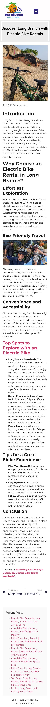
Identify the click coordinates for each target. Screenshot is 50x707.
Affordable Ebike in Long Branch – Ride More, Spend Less (25, 661)
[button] (36, 11)
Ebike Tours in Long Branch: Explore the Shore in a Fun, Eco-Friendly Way (25, 671)
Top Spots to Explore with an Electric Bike (20, 348)
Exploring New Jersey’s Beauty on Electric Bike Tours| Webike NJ (23, 573)
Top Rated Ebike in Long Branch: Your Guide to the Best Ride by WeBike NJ (27, 681)
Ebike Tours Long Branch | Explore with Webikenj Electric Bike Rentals (27, 641)
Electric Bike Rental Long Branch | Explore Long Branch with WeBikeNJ (26, 651)
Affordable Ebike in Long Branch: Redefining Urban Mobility (24, 631)
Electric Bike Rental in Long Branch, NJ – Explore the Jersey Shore (25, 621)
